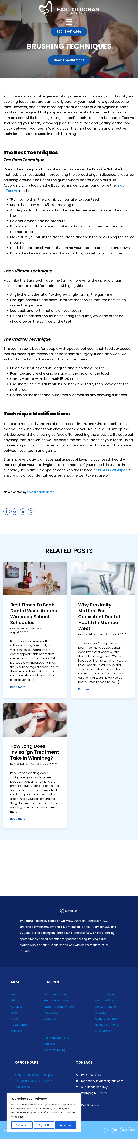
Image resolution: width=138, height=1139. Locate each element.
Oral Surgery (103, 1031)
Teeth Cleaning (105, 994)
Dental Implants (106, 1007)
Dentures (50, 1019)
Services (16, 1007)
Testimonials (19, 1025)
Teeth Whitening (54, 1050)
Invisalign (101, 1013)
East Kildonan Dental (41, 492)
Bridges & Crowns (106, 1025)
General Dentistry (107, 1019)
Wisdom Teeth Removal (59, 1007)
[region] (44, 1112)
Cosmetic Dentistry (56, 1038)
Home (15, 994)
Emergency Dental (56, 1001)
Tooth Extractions (55, 994)
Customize (21, 1125)
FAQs (14, 1019)
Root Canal (51, 1013)
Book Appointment (69, 60)
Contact (16, 1031)
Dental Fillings (104, 1001)
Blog (14, 1013)
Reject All (44, 1125)
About (15, 1001)
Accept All (65, 1125)
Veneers (49, 1044)
